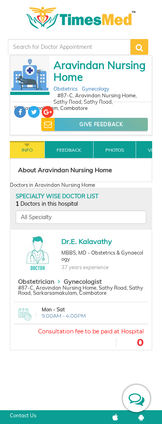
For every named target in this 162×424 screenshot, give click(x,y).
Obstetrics (65, 89)
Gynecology (95, 89)
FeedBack (69, 150)
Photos (114, 150)
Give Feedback (101, 124)
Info (27, 150)
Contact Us (23, 415)
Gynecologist (83, 281)
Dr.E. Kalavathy (86, 241)
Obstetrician (36, 281)
